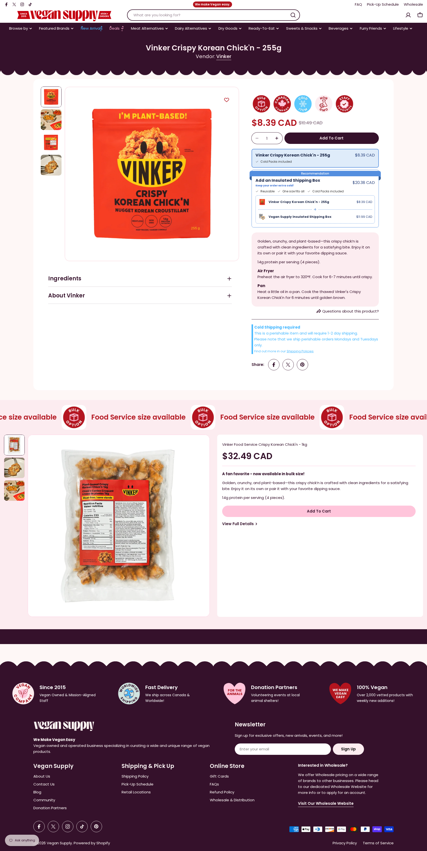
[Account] (408, 15)
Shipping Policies (300, 351)
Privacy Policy (345, 843)
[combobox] (213, 15)
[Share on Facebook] (273, 364)
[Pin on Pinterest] (302, 364)
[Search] (293, 15)
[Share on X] (288, 364)
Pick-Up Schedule (383, 4)
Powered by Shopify (92, 843)
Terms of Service (378, 843)
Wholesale (413, 4)
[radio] (315, 158)
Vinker (223, 56)
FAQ (358, 4)
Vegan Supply (59, 843)
